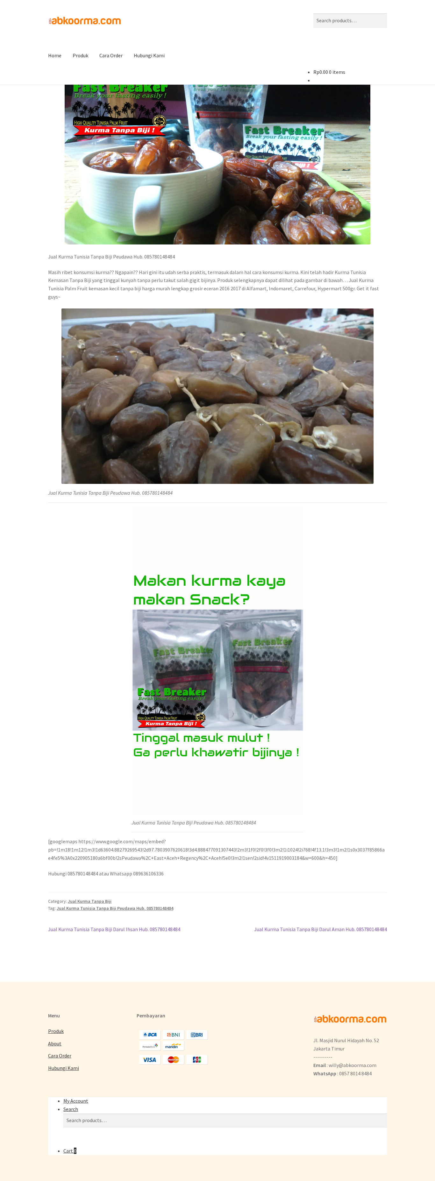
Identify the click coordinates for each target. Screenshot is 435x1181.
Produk (80, 55)
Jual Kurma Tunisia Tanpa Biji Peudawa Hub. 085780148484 (115, 908)
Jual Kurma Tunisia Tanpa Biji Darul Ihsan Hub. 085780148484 (114, 930)
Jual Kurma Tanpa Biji (89, 901)
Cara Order (111, 55)
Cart (69, 1151)
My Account (75, 1101)
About (54, 1043)
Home (54, 55)
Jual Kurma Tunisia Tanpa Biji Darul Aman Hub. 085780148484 (320, 930)
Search (70, 1109)
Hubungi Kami (149, 55)
